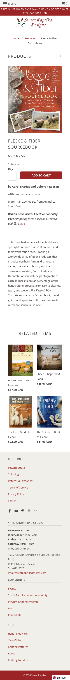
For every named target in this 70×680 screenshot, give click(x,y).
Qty (10, 169)
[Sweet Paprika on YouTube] (16, 511)
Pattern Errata (16, 467)
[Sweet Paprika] (35, 22)
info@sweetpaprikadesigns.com (27, 573)
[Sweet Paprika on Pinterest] (23, 511)
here (22, 223)
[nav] (10, 3)
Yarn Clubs (14, 640)
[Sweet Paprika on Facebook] (10, 511)
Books (11, 653)
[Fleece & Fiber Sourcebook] (35, 99)
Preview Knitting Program (23, 601)
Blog (10, 608)
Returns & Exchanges (21, 481)
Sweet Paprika (38, 675)
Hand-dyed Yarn (18, 633)
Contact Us (14, 615)
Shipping (13, 474)
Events (12, 588)
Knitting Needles (18, 660)
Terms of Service (18, 487)
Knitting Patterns (18, 647)
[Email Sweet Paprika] (36, 511)
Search (12, 500)
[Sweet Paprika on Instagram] (29, 511)
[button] (61, 677)
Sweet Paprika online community (27, 595)
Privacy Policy (16, 494)
